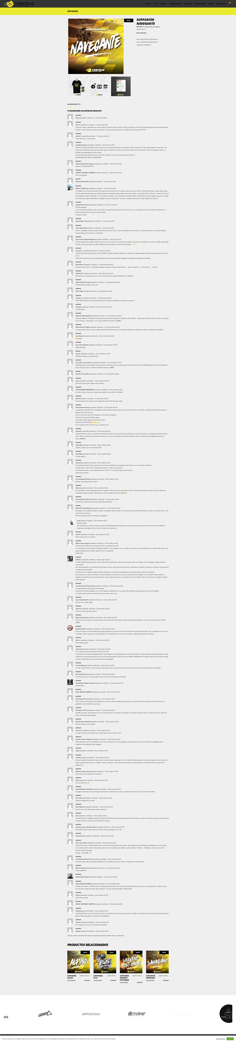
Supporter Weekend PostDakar (124, 978)
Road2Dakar (147, 45)
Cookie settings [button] (220, 1039)
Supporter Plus (98, 977)
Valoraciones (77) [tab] (74, 104)
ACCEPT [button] (230, 1039)
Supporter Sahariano (150, 977)
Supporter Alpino (71, 977)
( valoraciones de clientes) (151, 27)
